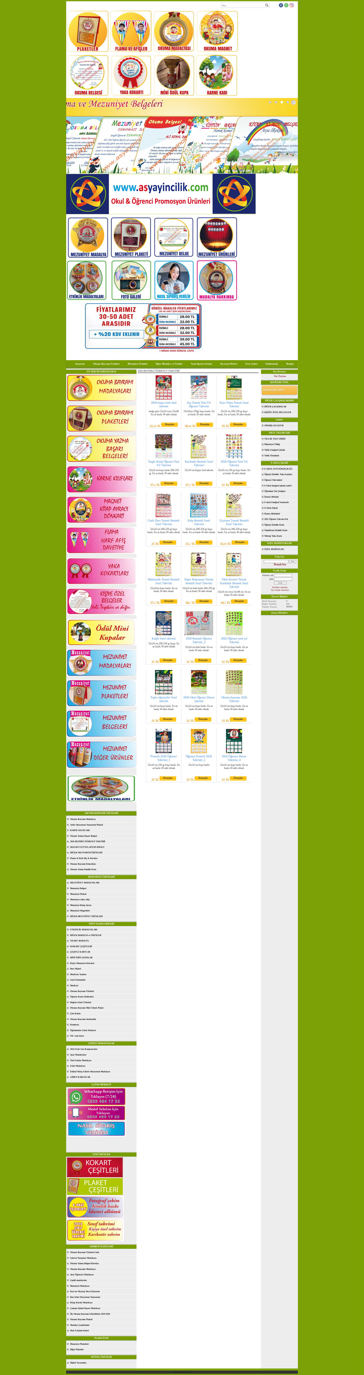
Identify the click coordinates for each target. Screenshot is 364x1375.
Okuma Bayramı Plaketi (81, 1319)
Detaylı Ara (280, 564)
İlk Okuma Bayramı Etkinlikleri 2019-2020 (90, 1314)
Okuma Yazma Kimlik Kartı (83, 869)
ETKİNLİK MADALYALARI (83, 929)
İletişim (290, 363)
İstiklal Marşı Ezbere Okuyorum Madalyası (90, 1071)
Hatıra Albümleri (272, 513)
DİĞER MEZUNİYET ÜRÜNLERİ (86, 916)
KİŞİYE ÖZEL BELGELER (277, 412)
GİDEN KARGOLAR (80, 1077)
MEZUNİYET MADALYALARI (84, 882)
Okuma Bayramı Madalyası (83, 819)
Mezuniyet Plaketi (78, 894)
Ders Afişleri (75, 969)
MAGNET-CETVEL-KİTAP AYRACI (87, 847)
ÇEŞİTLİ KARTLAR (80, 952)
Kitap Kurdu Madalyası (81, 1302)
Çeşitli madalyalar (78, 1280)
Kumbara (74, 1024)
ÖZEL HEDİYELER (274, 549)
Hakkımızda (272, 363)
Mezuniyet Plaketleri (79, 1344)
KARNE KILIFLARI (80, 830)
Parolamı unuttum (280, 587)
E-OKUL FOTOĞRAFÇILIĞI (278, 469)
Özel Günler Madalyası (80, 1060)
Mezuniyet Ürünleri (137, 363)
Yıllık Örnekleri (271, 455)
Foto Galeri (251, 363)
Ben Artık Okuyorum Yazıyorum (85, 1297)
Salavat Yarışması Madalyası (83, 1258)
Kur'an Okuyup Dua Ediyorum (85, 1291)
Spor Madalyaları (78, 1055)
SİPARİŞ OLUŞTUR (274, 425)
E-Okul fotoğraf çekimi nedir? (278, 485)
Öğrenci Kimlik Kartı (274, 525)
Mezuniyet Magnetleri (80, 910)
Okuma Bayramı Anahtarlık (83, 1019)
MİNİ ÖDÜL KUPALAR (81, 957)
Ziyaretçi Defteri (228, 363)
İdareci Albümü (271, 497)
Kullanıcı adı (267, 575)
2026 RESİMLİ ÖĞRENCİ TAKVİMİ (87, 841)
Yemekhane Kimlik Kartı (275, 530)
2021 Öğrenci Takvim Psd (276, 519)
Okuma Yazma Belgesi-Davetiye (84, 1263)
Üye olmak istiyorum (280, 590)
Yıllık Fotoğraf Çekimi (274, 450)
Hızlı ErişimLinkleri (79, 1330)
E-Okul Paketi (271, 508)
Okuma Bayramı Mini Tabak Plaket (86, 1008)
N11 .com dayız (77, 1036)
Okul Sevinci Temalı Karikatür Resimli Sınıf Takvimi (234, 583)
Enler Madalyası (77, 1066)
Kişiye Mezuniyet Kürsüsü (82, 963)
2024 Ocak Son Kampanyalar (83, 1049)
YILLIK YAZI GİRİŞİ (274, 439)
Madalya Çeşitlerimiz (79, 1325)
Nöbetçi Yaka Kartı (273, 536)
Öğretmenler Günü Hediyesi (83, 1030)
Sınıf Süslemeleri (78, 980)
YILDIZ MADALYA (79, 941)
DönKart (74, 985)
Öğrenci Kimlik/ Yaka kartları (278, 474)
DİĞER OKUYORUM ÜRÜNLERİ (86, 852)
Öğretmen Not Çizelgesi (274, 491)
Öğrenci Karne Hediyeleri (82, 996)
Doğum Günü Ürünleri (80, 1002)
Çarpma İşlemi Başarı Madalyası (85, 1308)
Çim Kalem (75, 1013)
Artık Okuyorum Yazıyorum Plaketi (86, 825)
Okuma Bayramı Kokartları (83, 864)
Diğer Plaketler (77, 1349)
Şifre (271, 579)
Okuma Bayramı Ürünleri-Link (84, 1252)
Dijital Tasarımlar (78, 1363)
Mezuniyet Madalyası (80, 1286)
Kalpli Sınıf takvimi (164, 638)
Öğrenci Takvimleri (273, 480)
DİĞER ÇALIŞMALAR (275, 406)
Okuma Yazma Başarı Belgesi (83, 836)
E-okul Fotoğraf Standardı (276, 502)
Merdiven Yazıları (78, 974)
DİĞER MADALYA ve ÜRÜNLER (85, 935)
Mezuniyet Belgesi (78, 888)
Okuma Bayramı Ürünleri (106, 363)
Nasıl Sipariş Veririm (201, 363)
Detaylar (169, 424)
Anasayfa (80, 363)
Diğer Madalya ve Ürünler (169, 363)
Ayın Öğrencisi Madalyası (82, 1274)
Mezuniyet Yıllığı (272, 444)
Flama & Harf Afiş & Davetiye (84, 858)
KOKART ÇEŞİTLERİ (81, 946)
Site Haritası (280, 376)
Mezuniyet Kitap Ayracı (80, 905)
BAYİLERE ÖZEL (273, 390)
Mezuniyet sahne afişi (80, 899)
